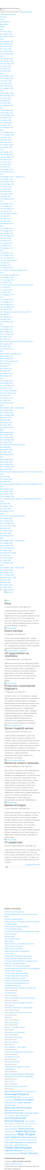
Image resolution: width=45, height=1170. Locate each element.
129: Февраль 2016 (6, 248)
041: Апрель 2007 (6, 479)
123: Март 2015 (5, 265)
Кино (7, 603)
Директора (4, 24)
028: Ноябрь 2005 (6, 518)
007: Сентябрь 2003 (7, 575)
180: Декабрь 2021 (6, 110)
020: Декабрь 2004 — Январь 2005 (12, 541)
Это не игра (8, 953)
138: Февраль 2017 (6, 223)
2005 (1, 514)
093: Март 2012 (5, 346)
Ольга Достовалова (13, 1142)
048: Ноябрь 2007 (6, 462)
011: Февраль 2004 (6, 563)
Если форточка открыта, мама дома (17, 966)
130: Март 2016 (5, 246)
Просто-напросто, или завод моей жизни (19, 944)
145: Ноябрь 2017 (6, 206)
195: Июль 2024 (5, 66)
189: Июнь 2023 (5, 83)
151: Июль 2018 (5, 189)
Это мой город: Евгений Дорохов (16, 973)
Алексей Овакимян (12, 1097)
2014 (1, 272)
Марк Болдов (26, 1134)
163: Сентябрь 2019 (7, 157)
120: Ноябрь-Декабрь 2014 (9, 275)
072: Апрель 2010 (6, 398)
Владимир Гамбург (31, 1113)
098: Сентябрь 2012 (7, 334)
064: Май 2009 (5, 420)
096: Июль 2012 (5, 339)
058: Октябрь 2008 (6, 437)
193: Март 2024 (5, 71)
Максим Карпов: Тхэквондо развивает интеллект (22, 922)
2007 (1, 457)
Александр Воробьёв (29, 1091)
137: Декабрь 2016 (6, 228)
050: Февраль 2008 (6, 454)
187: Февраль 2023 (6, 88)
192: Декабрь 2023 (6, 76)
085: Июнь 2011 (5, 364)
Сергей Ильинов (13, 1150)
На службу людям (10, 924)
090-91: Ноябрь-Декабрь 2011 (10, 354)
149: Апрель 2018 (6, 194)
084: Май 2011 (5, 366)
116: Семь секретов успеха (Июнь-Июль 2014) (16, 285)
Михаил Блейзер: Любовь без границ (18, 958)
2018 (1, 174)
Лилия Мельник (9, 1132)
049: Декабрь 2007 (6, 459)
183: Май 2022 (5, 100)
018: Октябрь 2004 (6, 545)
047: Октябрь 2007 (6, 464)
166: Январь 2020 (6, 147)
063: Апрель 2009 (6, 423)
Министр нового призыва (21, 763)
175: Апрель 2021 (6, 123)
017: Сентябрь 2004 (7, 548)
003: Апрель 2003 (6, 585)
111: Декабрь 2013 (6, 300)
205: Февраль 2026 (6, 37)
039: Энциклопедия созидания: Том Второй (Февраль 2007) (21, 484)
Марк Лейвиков (12, 1137)
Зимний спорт (9, 936)
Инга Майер (17, 1126)
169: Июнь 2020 (5, 140)
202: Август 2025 (6, 46)
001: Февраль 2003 (6, 590)
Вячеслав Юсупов (22, 1115)
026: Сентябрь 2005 (7, 523)
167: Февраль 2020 (6, 145)
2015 (1, 250)
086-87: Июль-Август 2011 (9, 361)
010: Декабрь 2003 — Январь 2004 (12, 568)
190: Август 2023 (6, 81)
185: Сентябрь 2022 (7, 96)
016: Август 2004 (6, 550)
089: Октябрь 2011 (6, 356)
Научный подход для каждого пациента (18, 1003)
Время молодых (15, 805)
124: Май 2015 (5, 263)
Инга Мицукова (27, 1126)
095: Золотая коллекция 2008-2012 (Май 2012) (16, 341)
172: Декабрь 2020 (6, 132)
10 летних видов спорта (13, 929)
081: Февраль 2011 (6, 373)
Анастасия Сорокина (28, 1097)
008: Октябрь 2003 (6, 573)
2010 (1, 378)
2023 (1, 73)
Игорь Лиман (20, 1124)
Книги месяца (13, 631)
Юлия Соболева (29, 1153)
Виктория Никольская (13, 1110)
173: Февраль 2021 (6, 127)
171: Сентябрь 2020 (7, 135)
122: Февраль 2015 (6, 268)
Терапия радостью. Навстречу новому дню (20, 988)
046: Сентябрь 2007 (7, 467)
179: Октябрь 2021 (6, 113)
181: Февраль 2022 (6, 105)
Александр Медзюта (16, 1094)
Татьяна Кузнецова (11, 1153)
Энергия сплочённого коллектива (16, 981)
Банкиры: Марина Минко (13, 919)
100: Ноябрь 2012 (6, 329)
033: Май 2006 (5, 504)
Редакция (9, 634)
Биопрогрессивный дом (13, 1037)
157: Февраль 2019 (6, 172)
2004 (1, 538)
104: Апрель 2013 (6, 317)
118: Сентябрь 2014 (7, 280)
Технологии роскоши (12, 1062)
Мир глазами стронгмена (13, 949)
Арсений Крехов (12, 607)
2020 (1, 130)
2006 (1, 486)
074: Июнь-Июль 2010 (8, 393)
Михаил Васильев (29, 1137)
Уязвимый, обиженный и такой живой (18, 1008)
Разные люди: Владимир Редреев (16, 927)
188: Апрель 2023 (6, 86)
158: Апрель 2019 (6, 169)
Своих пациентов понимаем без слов (17, 1012)
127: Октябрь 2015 (6, 255)
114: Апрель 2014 (6, 290)
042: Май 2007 (5, 477)
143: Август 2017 (6, 211)
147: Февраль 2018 (6, 199)
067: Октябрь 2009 (6, 413)
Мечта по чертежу (11, 1042)
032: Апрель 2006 (6, 506)
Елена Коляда (30, 1121)
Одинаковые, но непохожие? (14, 1032)
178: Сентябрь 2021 (7, 115)
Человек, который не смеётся (15, 978)
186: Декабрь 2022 (6, 93)
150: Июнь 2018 (5, 191)
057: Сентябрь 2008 (7, 440)
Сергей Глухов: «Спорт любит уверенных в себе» (22, 931)
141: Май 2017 (5, 216)
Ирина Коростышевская (15, 846)
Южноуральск (5, 22)
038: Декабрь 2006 (6, 489)
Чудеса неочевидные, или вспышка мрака (19, 998)
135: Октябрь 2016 (6, 233)
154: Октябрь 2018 (6, 182)
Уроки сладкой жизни (18, 728)
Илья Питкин (8, 1126)
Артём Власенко (10, 1102)
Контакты (3, 17)
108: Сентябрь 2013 (7, 307)
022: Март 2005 (5, 533)
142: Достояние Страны (8, 213)
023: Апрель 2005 (6, 531)
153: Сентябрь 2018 (7, 184)
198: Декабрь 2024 (6, 59)
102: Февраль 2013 (6, 322)
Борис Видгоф (24, 1102)
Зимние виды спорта (12, 939)
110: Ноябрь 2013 (6, 302)
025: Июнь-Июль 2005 (8, 526)
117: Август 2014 (6, 282)
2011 (1, 351)
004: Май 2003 (5, 582)
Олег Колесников (20, 1140)
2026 (1, 29)
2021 (1, 108)
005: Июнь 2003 (5, 580)
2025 (1, 39)
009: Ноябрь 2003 (6, 570)
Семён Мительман (18, 1147)
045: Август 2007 (6, 469)
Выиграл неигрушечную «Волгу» (16, 1086)
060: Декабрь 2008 (6, 432)
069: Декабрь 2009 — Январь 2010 (12, 408)
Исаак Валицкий (10, 934)
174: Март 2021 (5, 125)
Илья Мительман (31, 1124)
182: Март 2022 (5, 103)
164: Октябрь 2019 (6, 154)
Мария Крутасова (25, 1131)
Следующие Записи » (32, 865)
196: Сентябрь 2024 (7, 64)
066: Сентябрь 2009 (7, 415)
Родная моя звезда (11, 1022)
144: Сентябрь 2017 (7, 209)
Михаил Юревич (9, 1140)
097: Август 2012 (6, 336)
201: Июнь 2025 (5, 49)
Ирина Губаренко (10, 1129)
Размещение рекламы (8, 14)
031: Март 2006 (5, 509)
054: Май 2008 (5, 447)
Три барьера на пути (12, 1057)
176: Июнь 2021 (5, 120)
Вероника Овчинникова (17, 1107)
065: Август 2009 (6, 418)
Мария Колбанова (13, 659)
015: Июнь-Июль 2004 (8, 553)
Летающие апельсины (12, 986)
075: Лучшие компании (8, 391)
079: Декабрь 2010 (6, 381)
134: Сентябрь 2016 (7, 236)
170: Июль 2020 (5, 137)
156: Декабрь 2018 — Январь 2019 (12, 177)
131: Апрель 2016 (6, 243)
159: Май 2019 (5, 167)
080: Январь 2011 (6, 376)
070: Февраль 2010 (6, 403)
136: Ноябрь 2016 (6, 231)
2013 (1, 297)
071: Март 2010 (5, 400)
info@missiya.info (16, 1164)
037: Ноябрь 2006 (6, 491)
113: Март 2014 (5, 292)
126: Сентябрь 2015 (7, 258)
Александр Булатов (13, 1091)
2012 (1, 324)
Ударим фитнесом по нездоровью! (17, 951)
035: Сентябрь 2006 (7, 496)
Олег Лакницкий (31, 1140)
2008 (1, 430)
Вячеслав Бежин (9, 1115)
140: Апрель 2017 (6, 218)
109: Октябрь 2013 (6, 305)
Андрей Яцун (8, 1100)
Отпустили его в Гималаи (13, 946)
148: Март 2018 (5, 196)
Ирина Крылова (26, 1128)
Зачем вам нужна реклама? (14, 912)
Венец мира (8, 941)
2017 (1, 201)
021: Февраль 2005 (6, 536)
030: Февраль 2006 (6, 511)
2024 (1, 56)
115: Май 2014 (5, 287)
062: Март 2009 (5, 425)
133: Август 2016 (6, 238)
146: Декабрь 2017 (6, 204)
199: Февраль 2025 (6, 54)
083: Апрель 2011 (6, 368)
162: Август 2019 (6, 159)
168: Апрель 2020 (6, 142)
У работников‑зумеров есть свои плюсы (18, 1052)
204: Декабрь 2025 (6, 41)
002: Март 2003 (5, 587)
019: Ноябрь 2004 (6, 543)
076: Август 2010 (6, 388)
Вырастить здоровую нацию (14, 963)
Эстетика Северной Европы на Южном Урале (20, 961)
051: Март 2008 (5, 452)
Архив (2, 27)
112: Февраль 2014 (6, 295)
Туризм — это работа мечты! (14, 1027)
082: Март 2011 (5, 371)
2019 (1, 150)
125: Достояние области (8, 260)
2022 (1, 91)
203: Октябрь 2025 (6, 44)
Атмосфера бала (10, 993)
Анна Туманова (11, 809)
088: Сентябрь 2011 (7, 359)
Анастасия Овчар (12, 732)
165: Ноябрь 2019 (6, 152)
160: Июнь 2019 (5, 164)
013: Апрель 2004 (6, 558)
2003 (1, 565)
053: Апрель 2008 (6, 450)
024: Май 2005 (5, 528)
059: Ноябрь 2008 (6, 435)
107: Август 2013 (6, 309)
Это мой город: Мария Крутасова (16, 976)
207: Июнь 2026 (5, 32)
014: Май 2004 (5, 555)
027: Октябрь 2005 (6, 521)
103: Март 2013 (5, 319)
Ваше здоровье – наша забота (15, 1047)
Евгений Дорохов (14, 1121)
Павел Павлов (8, 1145)
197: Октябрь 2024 (6, 61)
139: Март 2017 (5, 221)
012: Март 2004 (5, 560)
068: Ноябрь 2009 (6, 410)
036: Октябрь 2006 (6, 494)
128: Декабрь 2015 (6, 253)
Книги (2, 19)
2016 (1, 226)
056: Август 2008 (6, 442)
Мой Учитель (9, 1081)
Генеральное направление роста (16, 983)
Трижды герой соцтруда (13, 971)
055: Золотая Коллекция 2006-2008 (12, 445)
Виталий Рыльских (13, 1113)
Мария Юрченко (10, 1135)
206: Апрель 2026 (6, 34)
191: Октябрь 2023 (6, 78)
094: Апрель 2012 (6, 344)
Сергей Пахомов (28, 1151)
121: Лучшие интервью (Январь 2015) (13, 270)
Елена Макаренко (9, 1124)
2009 (1, 405)
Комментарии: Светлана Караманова (18, 956)
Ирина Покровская (13, 766)
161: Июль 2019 (5, 162)
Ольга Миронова (29, 1142)
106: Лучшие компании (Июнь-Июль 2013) (15, 312)
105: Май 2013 (5, 314)
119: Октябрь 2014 (6, 277)
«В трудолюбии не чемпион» (16, 654)
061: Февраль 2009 (6, 427)
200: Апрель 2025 (6, 51)
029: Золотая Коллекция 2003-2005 (12, 516)
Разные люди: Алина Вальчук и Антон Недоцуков (22, 968)
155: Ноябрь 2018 (6, 179)
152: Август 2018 (6, 187)
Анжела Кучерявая (24, 1099)
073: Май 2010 (5, 395)
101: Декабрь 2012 (6, 327)
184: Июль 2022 (5, 98)
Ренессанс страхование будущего (19, 687)
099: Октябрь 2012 (6, 332)
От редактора (13, 842)
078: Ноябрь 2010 (6, 383)
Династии (8, 1017)
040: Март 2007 (5, 482)
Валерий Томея (10, 1105)
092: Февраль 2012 (6, 349)
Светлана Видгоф (21, 1145)
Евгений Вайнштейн (15, 1118)
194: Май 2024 (5, 68)
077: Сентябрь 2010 (7, 386)
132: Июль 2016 (5, 241)
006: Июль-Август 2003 (8, 577)
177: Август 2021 (6, 118)
